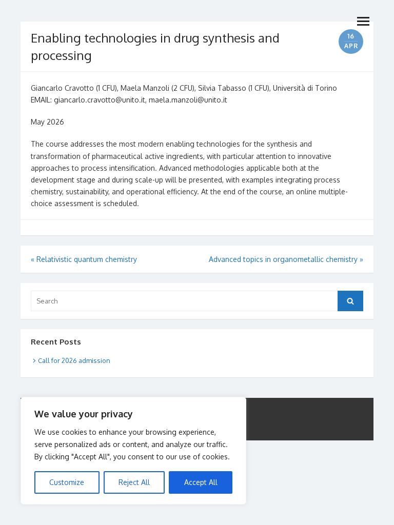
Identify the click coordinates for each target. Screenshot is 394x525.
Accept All (201, 482)
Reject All (134, 482)
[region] (133, 450)
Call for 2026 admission (74, 360)
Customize (66, 482)
